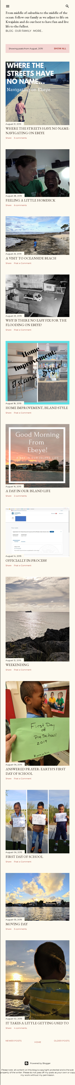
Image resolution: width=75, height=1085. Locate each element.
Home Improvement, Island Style (37, 408)
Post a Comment (22, 263)
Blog (9, 30)
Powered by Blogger (40, 1063)
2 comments (20, 496)
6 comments (20, 205)
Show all (60, 48)
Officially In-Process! (26, 560)
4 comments (20, 1028)
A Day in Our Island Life (28, 491)
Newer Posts (13, 1040)
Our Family (23, 30)
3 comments (20, 138)
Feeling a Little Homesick (30, 200)
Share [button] (8, 138)
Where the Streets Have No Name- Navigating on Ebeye (37, 130)
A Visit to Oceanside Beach (31, 258)
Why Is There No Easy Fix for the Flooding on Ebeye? (36, 322)
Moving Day (17, 924)
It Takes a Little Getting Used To (37, 1023)
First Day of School (24, 856)
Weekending (17, 664)
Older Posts (61, 1040)
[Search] (67, 5)
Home (37, 1042)
